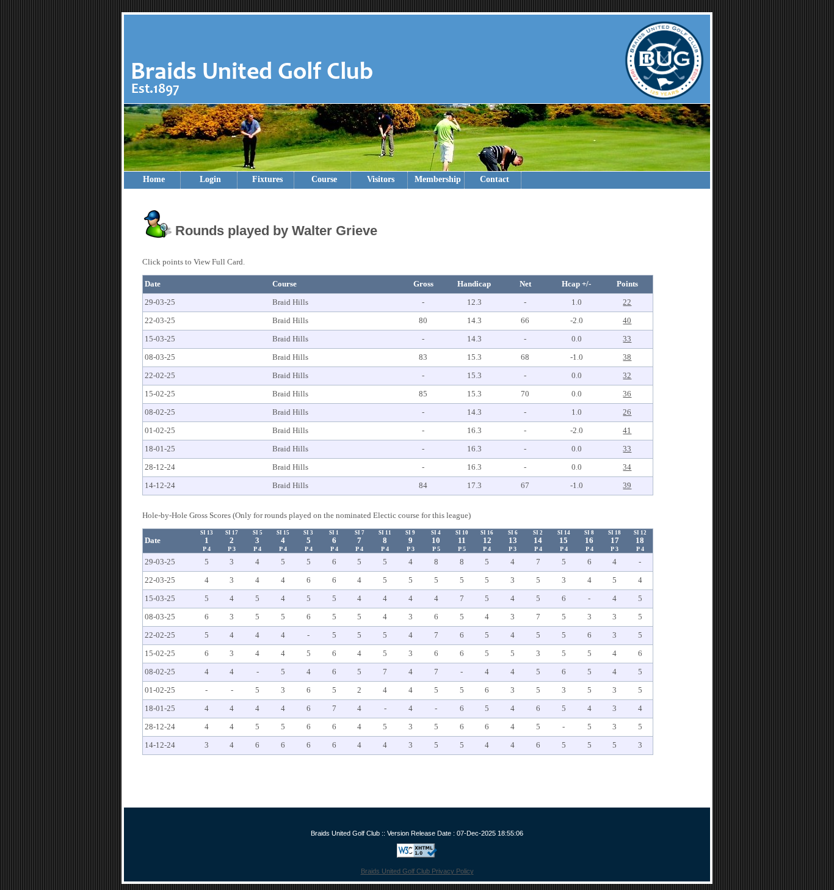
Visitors (380, 179)
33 (627, 338)
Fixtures (267, 179)
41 (627, 430)
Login (210, 179)
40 (627, 320)
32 (627, 375)
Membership (438, 179)
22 (627, 302)
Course (324, 179)
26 (627, 412)
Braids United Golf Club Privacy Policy (417, 871)
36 (627, 393)
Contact (494, 179)
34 (627, 467)
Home (154, 179)
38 (627, 357)
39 (627, 485)
